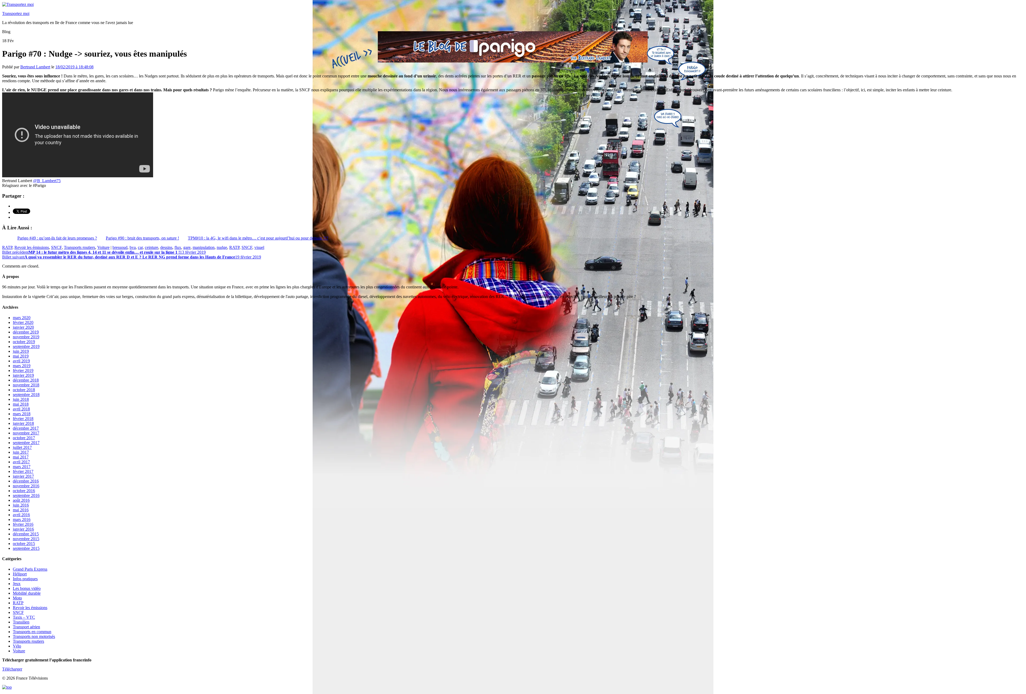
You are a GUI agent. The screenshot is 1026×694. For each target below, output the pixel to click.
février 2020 (23, 322)
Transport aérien (26, 627)
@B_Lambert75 (47, 180)
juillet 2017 (22, 447)
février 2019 (23, 370)
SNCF (56, 247)
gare (187, 247)
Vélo (17, 646)
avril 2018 (21, 409)
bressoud (119, 247)
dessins (166, 247)
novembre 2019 (26, 337)
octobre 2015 (24, 543)
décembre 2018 (26, 380)
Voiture (103, 247)
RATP (7, 247)
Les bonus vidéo (27, 588)
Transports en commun (32, 631)
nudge (222, 247)
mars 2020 (21, 317)
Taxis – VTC (24, 617)
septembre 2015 (26, 548)
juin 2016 (21, 505)
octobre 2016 (24, 490)
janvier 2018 (23, 423)
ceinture (151, 247)
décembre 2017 (26, 428)
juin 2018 (21, 399)
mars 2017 (21, 466)
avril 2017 (21, 462)
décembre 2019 (26, 332)
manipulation (204, 247)
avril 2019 (21, 361)
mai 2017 (21, 457)
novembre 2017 (26, 433)
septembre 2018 (26, 394)
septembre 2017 (26, 442)
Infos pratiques (25, 579)
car (140, 247)
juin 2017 (21, 452)
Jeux (17, 583)
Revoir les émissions (31, 247)
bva (133, 247)
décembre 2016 (26, 481)
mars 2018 (21, 413)
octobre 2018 (24, 389)
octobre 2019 (24, 341)
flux (177, 247)
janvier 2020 (23, 327)
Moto (17, 598)
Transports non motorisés (34, 636)
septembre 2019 (26, 346)
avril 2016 (21, 514)
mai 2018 (21, 404)
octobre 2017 (24, 438)
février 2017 (23, 471)
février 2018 (23, 418)
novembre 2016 (26, 486)
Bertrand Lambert (35, 67)
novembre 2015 (26, 538)
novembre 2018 (26, 385)
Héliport (20, 574)
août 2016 (21, 500)
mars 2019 (21, 365)
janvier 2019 (23, 375)
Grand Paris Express (30, 569)
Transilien (21, 622)
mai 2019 (21, 356)
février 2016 (23, 524)
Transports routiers (79, 247)
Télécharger (12, 669)
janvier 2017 (23, 476)
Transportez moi (15, 13)
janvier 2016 (23, 529)
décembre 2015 (26, 534)
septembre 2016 (26, 495)
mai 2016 (21, 510)
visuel (259, 247)
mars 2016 (21, 519)
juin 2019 (21, 351)
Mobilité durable (27, 593)
